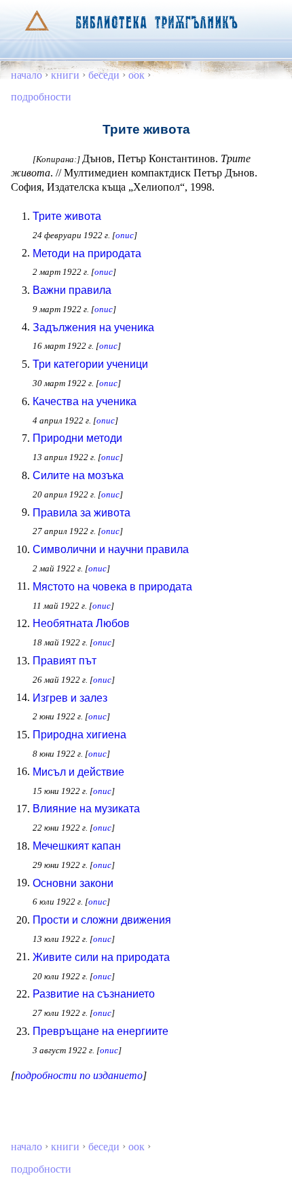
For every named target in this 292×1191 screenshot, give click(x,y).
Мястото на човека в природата (112, 586)
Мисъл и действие (78, 772)
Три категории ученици (90, 364)
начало (26, 75)
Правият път (64, 660)
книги (65, 75)
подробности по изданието (79, 1075)
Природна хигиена (79, 734)
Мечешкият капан (77, 846)
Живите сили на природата (101, 957)
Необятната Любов (81, 623)
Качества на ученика (84, 401)
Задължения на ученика (93, 327)
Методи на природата (87, 253)
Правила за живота (81, 512)
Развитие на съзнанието (94, 994)
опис (124, 235)
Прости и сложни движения (102, 920)
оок (136, 75)
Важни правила (72, 290)
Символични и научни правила (111, 549)
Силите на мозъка (78, 475)
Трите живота (67, 216)
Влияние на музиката (86, 808)
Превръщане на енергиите (100, 1031)
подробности (41, 96)
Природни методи (77, 438)
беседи (104, 75)
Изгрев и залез (70, 698)
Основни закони (73, 883)
